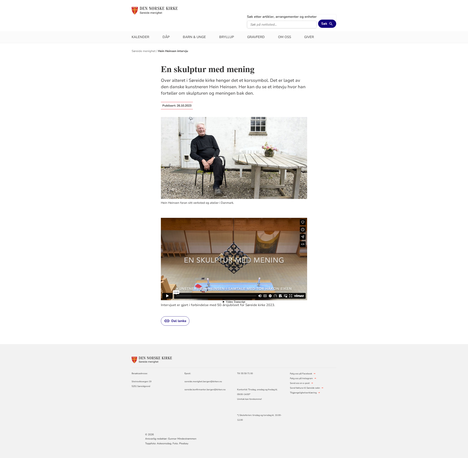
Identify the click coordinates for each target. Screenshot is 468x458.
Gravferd (256, 37)
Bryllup (226, 37)
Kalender (140, 37)
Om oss (284, 37)
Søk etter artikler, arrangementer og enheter (282, 16)
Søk (324, 23)
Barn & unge (194, 37)
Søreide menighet (144, 51)
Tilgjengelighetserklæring (303, 392)
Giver (309, 37)
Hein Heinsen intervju (173, 51)
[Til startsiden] (155, 10)
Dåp (166, 37)
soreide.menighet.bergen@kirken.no (203, 381)
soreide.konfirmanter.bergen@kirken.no (205, 389)
